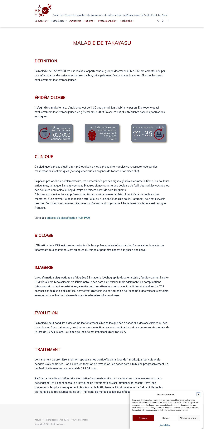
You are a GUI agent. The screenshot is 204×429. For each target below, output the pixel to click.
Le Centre (40, 20)
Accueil (38, 420)
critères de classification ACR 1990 (68, 217)
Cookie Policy (165, 425)
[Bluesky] (158, 21)
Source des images (79, 420)
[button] (198, 394)
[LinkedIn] (163, 21)
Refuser (166, 418)
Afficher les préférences (190, 418)
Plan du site (65, 420)
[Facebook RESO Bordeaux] (168, 21)
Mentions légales (50, 420)
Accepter (143, 418)
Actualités (75, 20)
